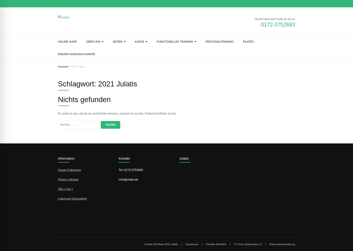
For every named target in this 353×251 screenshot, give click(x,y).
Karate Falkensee (69, 170)
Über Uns (93, 41)
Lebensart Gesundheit (72, 198)
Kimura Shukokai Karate (76, 54)
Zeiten (117, 41)
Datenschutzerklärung (282, 244)
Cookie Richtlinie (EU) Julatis (161, 244)
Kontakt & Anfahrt (216, 244)
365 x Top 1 (65, 189)
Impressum (192, 244)
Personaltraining (220, 41)
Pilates (248, 41)
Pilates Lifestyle (68, 179)
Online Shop (67, 41)
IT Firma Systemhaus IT (248, 244)
